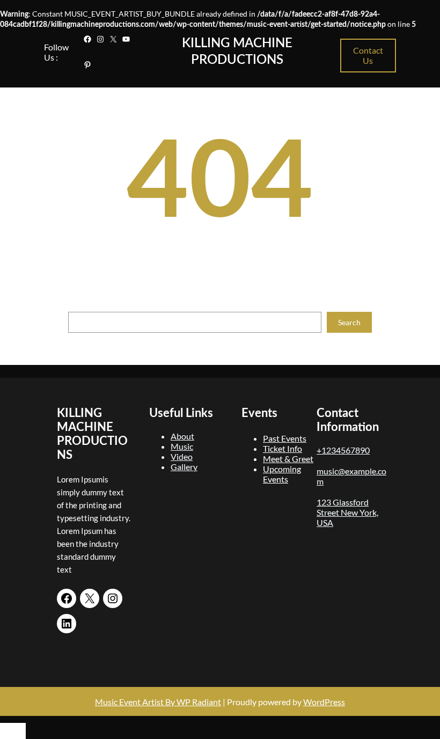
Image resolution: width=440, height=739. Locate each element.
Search (349, 322)
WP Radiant (198, 702)
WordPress (324, 702)
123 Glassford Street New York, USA (347, 512)
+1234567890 (343, 450)
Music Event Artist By (135, 702)
